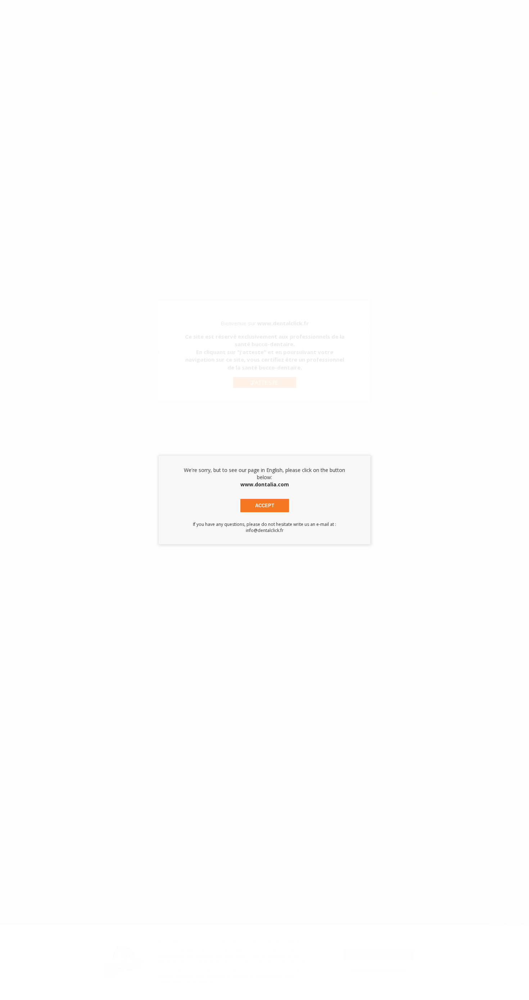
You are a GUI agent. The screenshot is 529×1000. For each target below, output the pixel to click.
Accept (264, 505)
